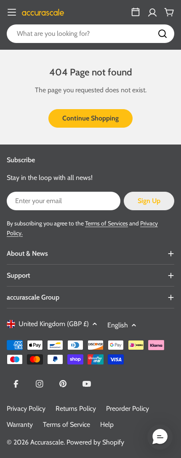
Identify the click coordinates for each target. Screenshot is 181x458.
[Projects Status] (135, 12)
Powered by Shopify (95, 442)
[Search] (162, 34)
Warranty (20, 425)
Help (107, 425)
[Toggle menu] (12, 12)
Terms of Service (66, 425)
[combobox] (90, 33)
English (117, 325)
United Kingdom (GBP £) (54, 324)
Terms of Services (106, 223)
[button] (160, 437)
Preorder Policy (127, 408)
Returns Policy (76, 408)
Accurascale (47, 442)
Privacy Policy (26, 408)
